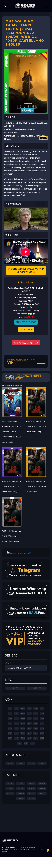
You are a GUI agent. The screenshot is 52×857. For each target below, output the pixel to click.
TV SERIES (19, 379)
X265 (21, 798)
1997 (42, 718)
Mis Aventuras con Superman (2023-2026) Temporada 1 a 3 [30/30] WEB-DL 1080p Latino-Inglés (11, 431)
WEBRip (21, 793)
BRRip (20, 788)
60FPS (42, 793)
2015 (42, 733)
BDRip (10, 788)
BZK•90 (32, 848)
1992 (10, 718)
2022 (19, 743)
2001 (29, 723)
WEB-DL (10, 793)
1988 (23, 713)
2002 (35, 723)
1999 (16, 723)
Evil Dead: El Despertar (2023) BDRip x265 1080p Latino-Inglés (11, 536)
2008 (35, 728)
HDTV (31, 793)
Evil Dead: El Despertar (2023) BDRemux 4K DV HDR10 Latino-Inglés (36, 426)
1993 (16, 718)
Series (15, 688)
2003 (42, 723)
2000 (23, 723)
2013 (29, 733)
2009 (42, 728)
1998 (10, 723)
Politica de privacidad (37, 850)
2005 (16, 728)
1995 (29, 718)
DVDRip (42, 788)
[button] (38, 204)
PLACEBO (31, 798)
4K (42, 763)
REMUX (42, 783)
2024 (32, 743)
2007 (29, 728)
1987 (16, 713)
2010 (10, 733)
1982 (23, 708)
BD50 (21, 783)
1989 (29, 713)
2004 (10, 728)
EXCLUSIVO (9, 379)
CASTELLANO (27, 376)
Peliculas (37, 688)
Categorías (9, 663)
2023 (18, 376)
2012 (23, 733)
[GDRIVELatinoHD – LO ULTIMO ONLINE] (25, 5)
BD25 (31, 783)
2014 (35, 733)
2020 (35, 738)
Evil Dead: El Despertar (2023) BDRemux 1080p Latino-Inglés (36, 486)
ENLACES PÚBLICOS (26, 322)
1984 (35, 708)
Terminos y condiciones (13, 850)
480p (10, 763)
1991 (42, 713)
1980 (10, 708)
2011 (16, 733)
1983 (29, 708)
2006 (23, 728)
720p (21, 763)
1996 (35, 718)
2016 (10, 738)
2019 (29, 738)
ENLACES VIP (26, 329)
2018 (23, 738)
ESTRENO (37, 376)
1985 (42, 708)
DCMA (4, 852)
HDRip (31, 788)
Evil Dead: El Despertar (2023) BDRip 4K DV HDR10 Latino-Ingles (11, 486)
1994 (23, 718)
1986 (10, 713)
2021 (42, 738)
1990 (35, 713)
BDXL (10, 783)
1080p (31, 763)
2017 (16, 738)
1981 (16, 708)
